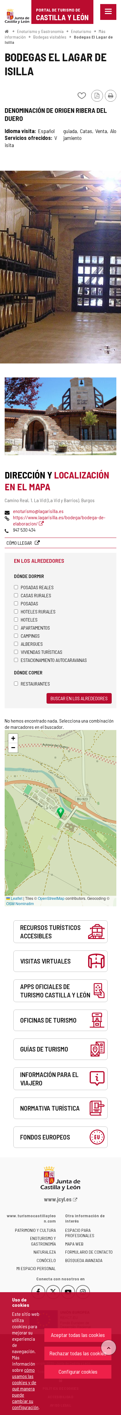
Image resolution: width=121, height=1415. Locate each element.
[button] (13, 738)
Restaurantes (35, 684)
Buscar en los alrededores (79, 698)
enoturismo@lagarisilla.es (38, 511)
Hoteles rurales (38, 611)
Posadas (29, 603)
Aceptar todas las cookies (78, 1334)
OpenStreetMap (51, 898)
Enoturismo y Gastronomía (40, 31)
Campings (30, 636)
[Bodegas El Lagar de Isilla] (60, 267)
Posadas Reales (37, 587)
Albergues (32, 644)
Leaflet (16, 898)
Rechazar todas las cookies (77, 1353)
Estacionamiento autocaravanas (54, 660)
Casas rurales (36, 595)
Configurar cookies (78, 1371)
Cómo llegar (20, 543)
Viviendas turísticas (41, 652)
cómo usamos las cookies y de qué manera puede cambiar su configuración (25, 1388)
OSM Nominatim (20, 903)
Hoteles (29, 619)
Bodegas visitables (49, 36)
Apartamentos (35, 628)
